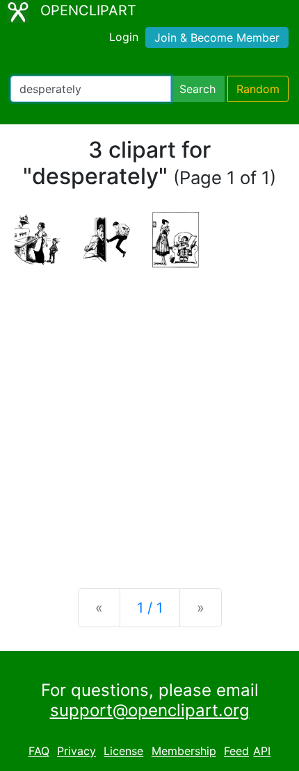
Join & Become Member (217, 37)
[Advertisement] (149, 416)
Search (197, 89)
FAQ (39, 751)
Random (258, 89)
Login (123, 37)
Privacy (76, 751)
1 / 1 (150, 607)
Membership (184, 751)
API (261, 751)
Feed (236, 751)
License (123, 751)
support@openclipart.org (150, 710)
